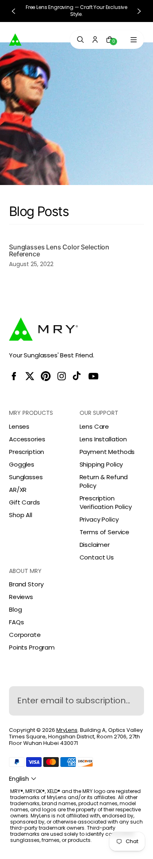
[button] (23, 778)
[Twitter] (30, 376)
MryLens (67, 730)
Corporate (25, 634)
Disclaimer (95, 544)
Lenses (19, 426)
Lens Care (94, 426)
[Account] (95, 39)
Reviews (21, 596)
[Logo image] (27, 39)
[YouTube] (93, 376)
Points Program (32, 647)
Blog (15, 609)
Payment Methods (107, 451)
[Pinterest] (46, 376)
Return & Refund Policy (104, 481)
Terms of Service (105, 532)
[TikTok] (77, 376)
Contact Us (97, 557)
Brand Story (26, 584)
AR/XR (18, 489)
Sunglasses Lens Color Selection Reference (59, 251)
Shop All (20, 515)
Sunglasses (26, 477)
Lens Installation (103, 439)
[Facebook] (14, 376)
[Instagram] (62, 376)
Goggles (21, 464)
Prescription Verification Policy (106, 502)
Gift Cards (24, 502)
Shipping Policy (101, 464)
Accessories (27, 439)
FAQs (16, 622)
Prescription (26, 451)
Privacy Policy (99, 519)
